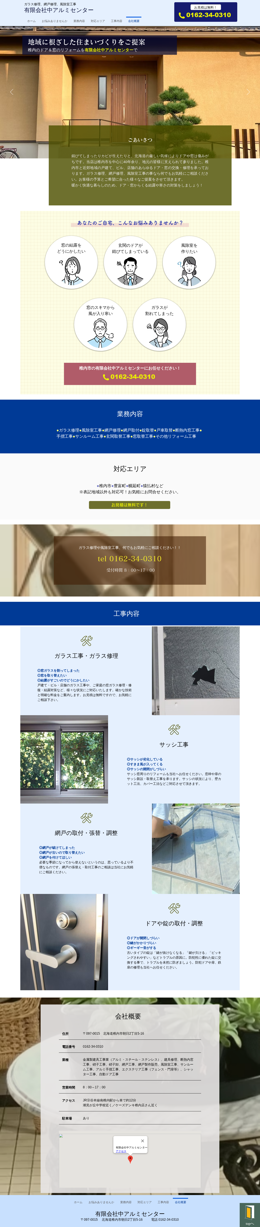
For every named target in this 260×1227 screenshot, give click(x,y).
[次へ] (248, 92)
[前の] (11, 92)
